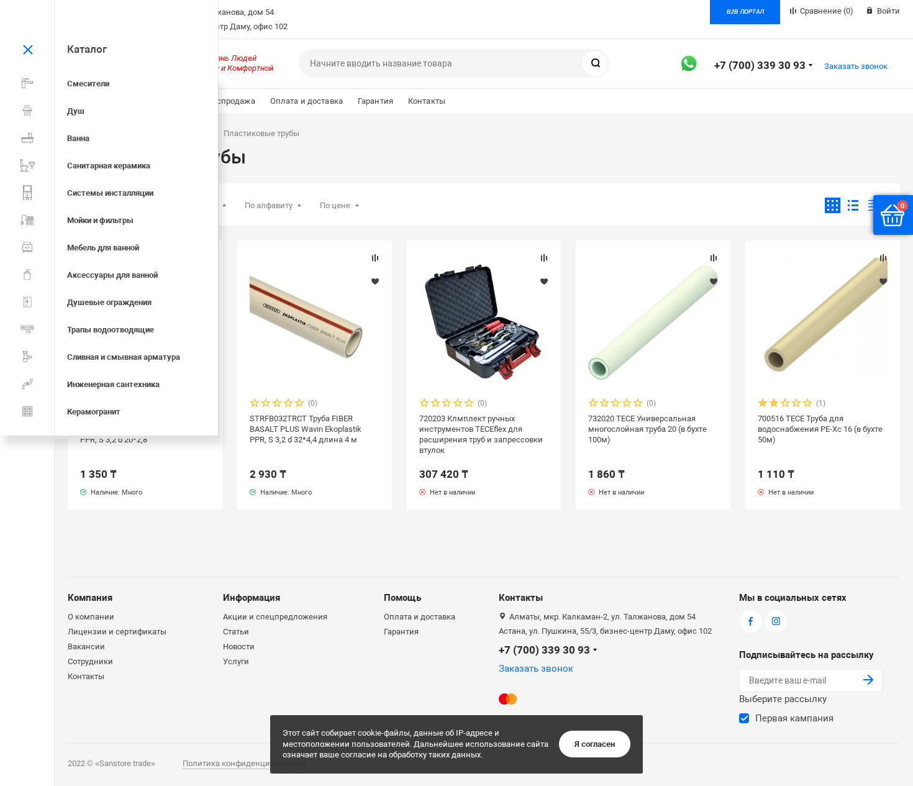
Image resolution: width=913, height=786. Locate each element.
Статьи (236, 631)
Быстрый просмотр (314, 322)
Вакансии (86, 646)
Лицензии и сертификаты (117, 631)
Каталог (87, 49)
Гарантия (375, 101)
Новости (239, 646)
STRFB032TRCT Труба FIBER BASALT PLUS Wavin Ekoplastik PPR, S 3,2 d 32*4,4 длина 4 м (305, 429)
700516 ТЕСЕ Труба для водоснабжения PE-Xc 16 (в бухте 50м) (820, 429)
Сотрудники (90, 661)
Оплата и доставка (306, 101)
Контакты (426, 101)
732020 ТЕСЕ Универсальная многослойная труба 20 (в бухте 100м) (647, 429)
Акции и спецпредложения (275, 616)
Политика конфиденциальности (244, 763)
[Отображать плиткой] (832, 205)
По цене (335, 205)
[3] (277, 404)
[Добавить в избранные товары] (375, 281)
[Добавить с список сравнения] (375, 258)
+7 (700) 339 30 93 (760, 65)
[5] (300, 404)
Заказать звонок (856, 66)
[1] (255, 404)
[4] (288, 404)
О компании (91, 616)
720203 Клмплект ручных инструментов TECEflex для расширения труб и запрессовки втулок (481, 434)
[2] (266, 404)
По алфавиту (269, 205)
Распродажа (231, 101)
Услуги (236, 661)
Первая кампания (794, 718)
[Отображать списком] (853, 205)
